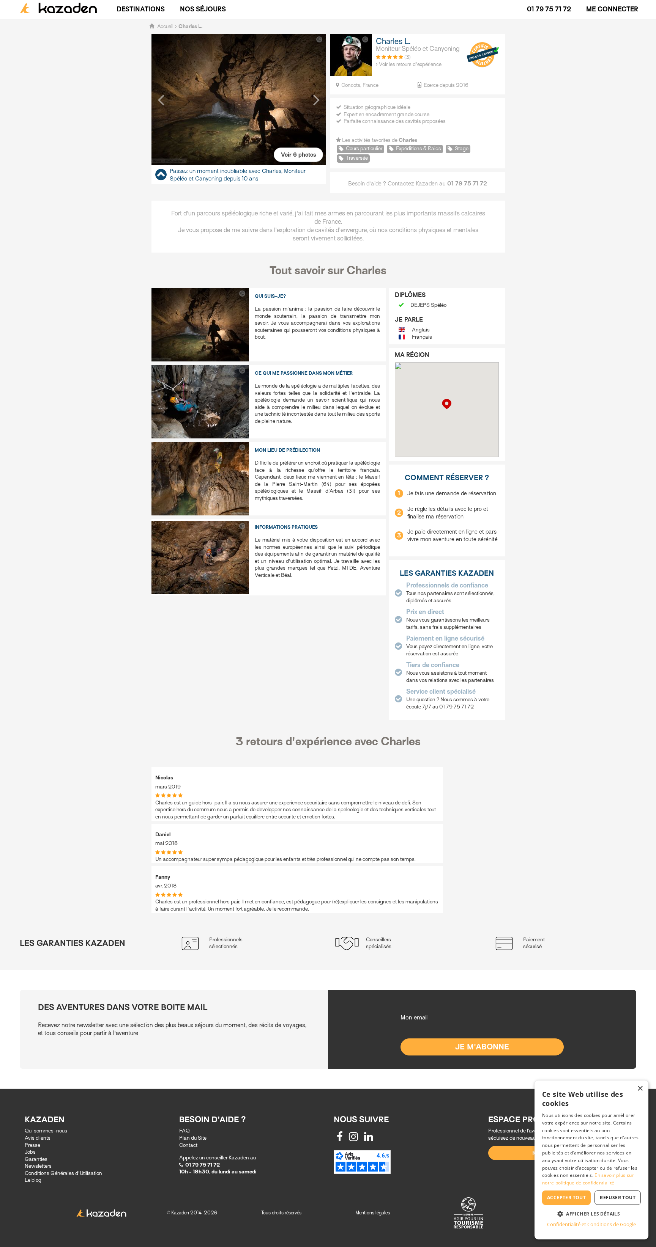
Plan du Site (193, 1138)
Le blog (33, 1180)
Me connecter (612, 9)
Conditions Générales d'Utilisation (63, 1173)
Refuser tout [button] (618, 1197)
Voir (298, 155)
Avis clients (37, 1138)
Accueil (165, 26)
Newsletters (38, 1166)
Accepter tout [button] (566, 1197)
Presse (32, 1145)
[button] (160, 99)
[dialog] (591, 1160)
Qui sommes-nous (46, 1131)
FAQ (184, 1131)
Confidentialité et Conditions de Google (591, 1224)
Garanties (36, 1159)
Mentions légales (372, 1213)
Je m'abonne (482, 1047)
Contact (188, 1145)
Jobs (30, 1152)
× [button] (640, 1089)
